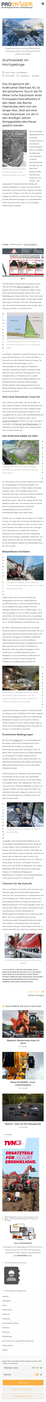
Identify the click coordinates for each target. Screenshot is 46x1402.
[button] (23, 262)
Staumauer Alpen (26, 981)
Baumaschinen (7, 1310)
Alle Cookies (23, 1383)
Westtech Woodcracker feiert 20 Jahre (23, 1041)
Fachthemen (24, 76)
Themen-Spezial (7, 1345)
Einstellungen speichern (23, 1396)
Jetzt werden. (23, 1256)
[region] (23, 264)
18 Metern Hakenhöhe (23, 969)
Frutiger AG (17, 740)
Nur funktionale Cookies (23, 1389)
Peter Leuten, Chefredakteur (16, 72)
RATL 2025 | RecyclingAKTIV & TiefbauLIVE (18, 1341)
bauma (4, 1305)
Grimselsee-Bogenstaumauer (21, 977)
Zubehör (5, 1350)
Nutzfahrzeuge (7, 1336)
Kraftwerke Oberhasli (9, 421)
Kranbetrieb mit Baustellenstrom (24, 979)
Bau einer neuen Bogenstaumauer (26, 424)
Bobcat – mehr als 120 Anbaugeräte (23, 1124)
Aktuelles (35, 76)
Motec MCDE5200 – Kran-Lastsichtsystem (23, 1083)
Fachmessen (6, 1314)
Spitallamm (14, 981)
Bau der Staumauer (23, 287)
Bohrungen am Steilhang (17, 974)
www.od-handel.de (30, 244)
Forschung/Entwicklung (10, 1323)
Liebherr (5, 981)
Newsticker (6, 1332)
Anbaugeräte (6, 1301)
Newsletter (5, 1328)
